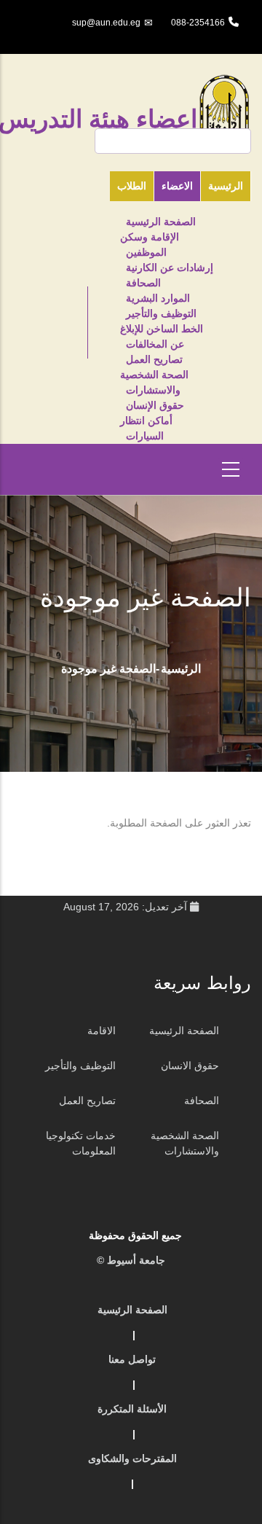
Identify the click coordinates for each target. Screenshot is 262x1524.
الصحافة (143, 283)
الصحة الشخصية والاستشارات (154, 382)
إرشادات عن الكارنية (169, 267)
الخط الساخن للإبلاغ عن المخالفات (161, 336)
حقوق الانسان (190, 1065)
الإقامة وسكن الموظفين (149, 244)
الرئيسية (181, 669)
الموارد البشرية (158, 298)
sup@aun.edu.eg (106, 22)
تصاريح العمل (154, 359)
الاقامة (101, 1030)
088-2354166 (198, 22)
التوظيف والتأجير (161, 313)
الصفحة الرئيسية (161, 221)
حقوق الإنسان (155, 405)
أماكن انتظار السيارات (146, 428)
